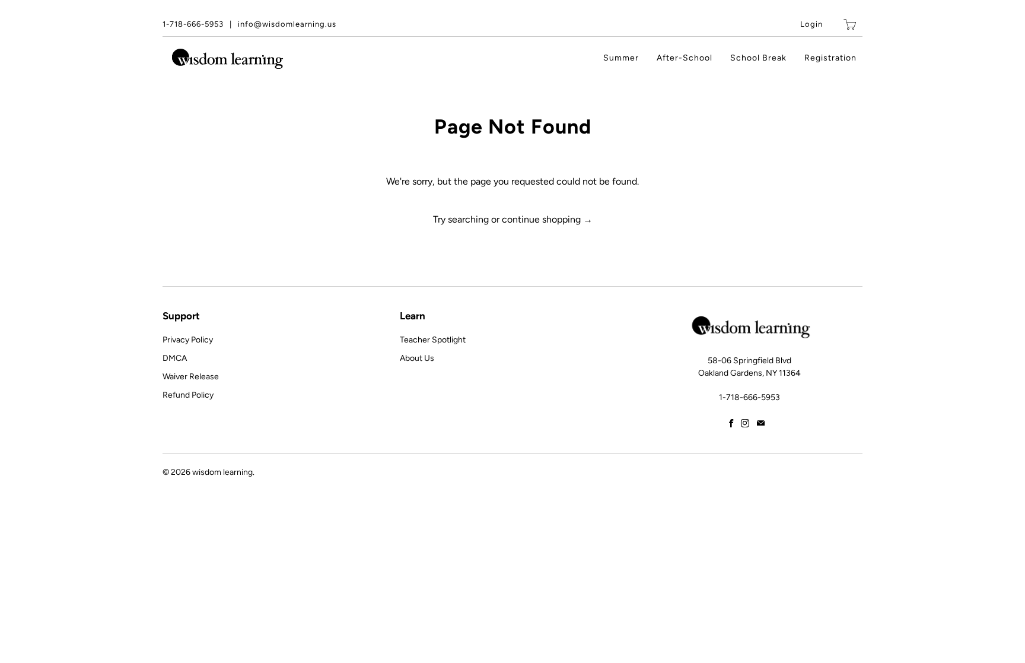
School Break (758, 58)
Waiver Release (191, 377)
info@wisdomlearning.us (287, 24)
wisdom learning (222, 472)
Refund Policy (188, 395)
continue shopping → (547, 219)
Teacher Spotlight (433, 340)
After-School (684, 58)
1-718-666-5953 (193, 24)
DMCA (175, 358)
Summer (621, 58)
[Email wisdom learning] (761, 423)
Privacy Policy (188, 340)
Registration (830, 58)
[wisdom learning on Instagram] (745, 423)
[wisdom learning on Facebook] (731, 423)
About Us (417, 358)
